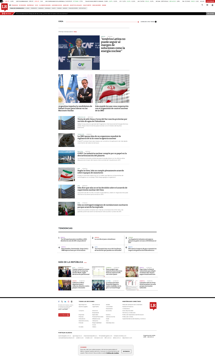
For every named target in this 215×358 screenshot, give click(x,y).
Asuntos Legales (83, 306)
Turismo (59, 8)
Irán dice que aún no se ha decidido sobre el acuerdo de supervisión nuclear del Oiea (102, 189)
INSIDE (104, 5)
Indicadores (82, 318)
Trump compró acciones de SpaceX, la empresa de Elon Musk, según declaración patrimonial (80, 271)
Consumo (81, 310)
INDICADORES (96, 5)
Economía (109, 310)
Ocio (107, 320)
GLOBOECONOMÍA (45, 5)
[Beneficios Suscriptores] (207, 5)
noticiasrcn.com (98, 337)
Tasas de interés (73, 8)
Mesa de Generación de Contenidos (132, 304)
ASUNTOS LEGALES (76, 5)
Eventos (108, 314)
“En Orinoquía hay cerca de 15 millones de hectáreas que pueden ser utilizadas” (108, 249)
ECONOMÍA (22, 5)
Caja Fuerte (95, 306)
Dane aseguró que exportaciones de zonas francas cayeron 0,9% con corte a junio (114, 271)
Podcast (81, 322)
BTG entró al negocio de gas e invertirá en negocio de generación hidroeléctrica (142, 249)
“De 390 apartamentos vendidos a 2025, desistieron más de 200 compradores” (74, 240)
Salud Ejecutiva (110, 322)
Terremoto (34, 8)
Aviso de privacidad (127, 310)
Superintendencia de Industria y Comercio (134, 318)
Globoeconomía (110, 316)
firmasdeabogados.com (105, 335)
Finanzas (81, 316)
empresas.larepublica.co (90, 335)
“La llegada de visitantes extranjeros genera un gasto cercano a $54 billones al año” (142, 240)
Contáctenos (126, 308)
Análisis (108, 304)
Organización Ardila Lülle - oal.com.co (149, 336)
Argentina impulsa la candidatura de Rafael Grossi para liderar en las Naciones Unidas (75, 108)
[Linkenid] (66, 302)
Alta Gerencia (96, 304)
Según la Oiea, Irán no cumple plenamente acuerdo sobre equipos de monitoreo (101, 171)
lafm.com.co (108, 337)
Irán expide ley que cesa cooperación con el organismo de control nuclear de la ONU (111, 108)
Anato (53, 8)
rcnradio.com (88, 337)
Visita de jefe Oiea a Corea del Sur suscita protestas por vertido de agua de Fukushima (102, 120)
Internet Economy (84, 320)
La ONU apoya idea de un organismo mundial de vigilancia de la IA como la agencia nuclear (99, 137)
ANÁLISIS (66, 5)
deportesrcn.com (127, 337)
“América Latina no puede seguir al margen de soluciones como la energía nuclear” (113, 45)
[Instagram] (69, 302)
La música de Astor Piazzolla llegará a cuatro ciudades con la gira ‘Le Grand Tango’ (113, 285)
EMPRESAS (30, 5)
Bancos (65, 8)
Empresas (81, 314)
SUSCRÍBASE (210, 1)
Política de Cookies (112, 353)
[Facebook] (59, 302)
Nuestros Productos (127, 306)
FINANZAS (15, 5)
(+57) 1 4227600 (63, 309)
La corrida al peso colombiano (105, 239)
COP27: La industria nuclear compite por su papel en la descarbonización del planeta (102, 154)
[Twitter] (62, 302)
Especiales (95, 314)
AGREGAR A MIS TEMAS (147, 21)
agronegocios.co (77, 335)
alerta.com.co (117, 337)
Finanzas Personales (97, 316)
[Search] (202, 5)
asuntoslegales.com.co (64, 335)
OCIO (36, 5)
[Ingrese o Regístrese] (212, 5)
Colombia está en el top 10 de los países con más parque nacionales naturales (148, 285)
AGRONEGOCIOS (57, 5)
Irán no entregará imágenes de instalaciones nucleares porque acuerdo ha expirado (103, 206)
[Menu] (10, 5)
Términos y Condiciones (128, 312)
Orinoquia (47, 8)
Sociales (81, 326)
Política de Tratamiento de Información (133, 314)
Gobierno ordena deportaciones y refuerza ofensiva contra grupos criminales (80, 285)
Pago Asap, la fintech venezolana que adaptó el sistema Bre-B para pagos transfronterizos (148, 271)
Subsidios (40, 8)
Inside (107, 318)
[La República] (4, 7)
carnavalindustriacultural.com (66, 337)
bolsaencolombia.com (120, 335)
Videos (94, 326)
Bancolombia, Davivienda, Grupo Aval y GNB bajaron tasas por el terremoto (74, 249)
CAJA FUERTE (87, 5)
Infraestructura (96, 318)
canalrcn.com (79, 337)
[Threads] (72, 302)
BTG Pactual (82, 8)
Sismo (27, 8)
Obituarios (95, 320)
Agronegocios (83, 304)
